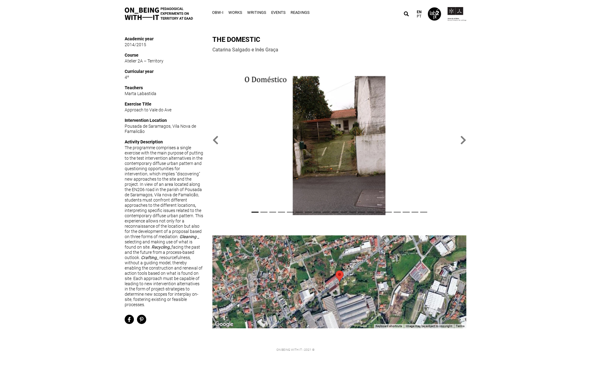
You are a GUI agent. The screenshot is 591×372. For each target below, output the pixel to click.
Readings (300, 12)
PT (419, 16)
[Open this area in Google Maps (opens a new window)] (224, 324)
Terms (460, 326)
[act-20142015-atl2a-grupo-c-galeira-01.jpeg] (339, 140)
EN (419, 12)
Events (278, 12)
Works (235, 12)
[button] (215, 140)
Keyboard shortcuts (389, 326)
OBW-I (217, 12)
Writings (256, 12)
